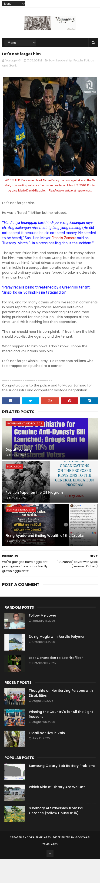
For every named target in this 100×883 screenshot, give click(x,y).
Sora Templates (39, 837)
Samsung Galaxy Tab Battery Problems (62, 765)
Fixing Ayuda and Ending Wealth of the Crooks (45, 535)
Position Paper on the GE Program (34, 492)
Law (52, 60)
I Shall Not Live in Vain (47, 733)
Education (14, 466)
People (78, 60)
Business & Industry (21, 509)
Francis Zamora (63, 238)
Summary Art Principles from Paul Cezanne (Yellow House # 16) (57, 810)
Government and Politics (24, 423)
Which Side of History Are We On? (57, 787)
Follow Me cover (42, 615)
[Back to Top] (50, 853)
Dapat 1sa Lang (19, 449)
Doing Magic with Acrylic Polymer (57, 636)
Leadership (64, 60)
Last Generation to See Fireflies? (56, 657)
